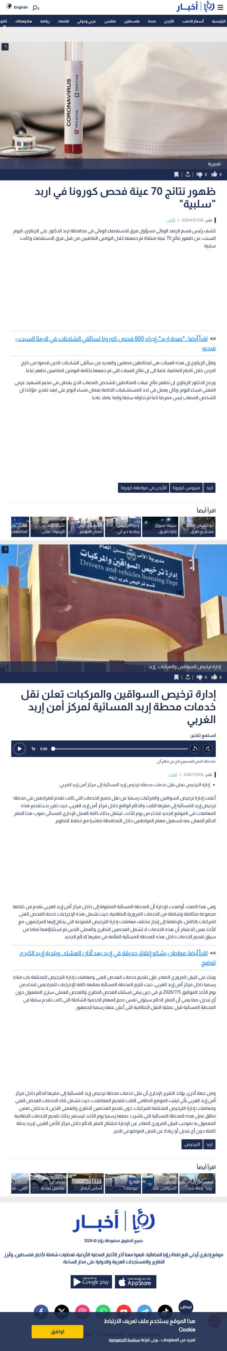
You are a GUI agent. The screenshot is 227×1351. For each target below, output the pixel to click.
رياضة (45, 21)
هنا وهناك (23, 21)
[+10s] (208, 749)
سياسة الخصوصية (124, 1339)
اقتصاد (63, 21)
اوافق (57, 1331)
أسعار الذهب (193, 21)
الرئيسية (219, 21)
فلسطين (132, 21)
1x (33, 748)
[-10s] (194, 749)
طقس (110, 21)
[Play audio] (19, 748)
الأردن (169, 21)
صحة (152, 21)
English (21, 7)
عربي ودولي (86, 21)
